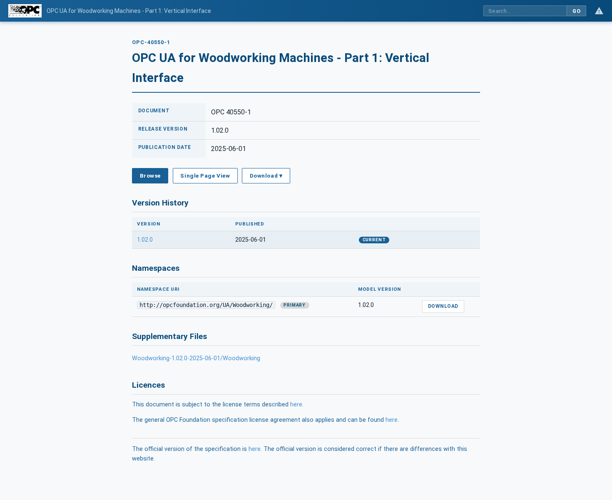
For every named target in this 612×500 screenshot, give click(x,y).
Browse (150, 175)
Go (576, 11)
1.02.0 (145, 239)
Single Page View (205, 175)
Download (443, 306)
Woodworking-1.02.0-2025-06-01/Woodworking (196, 358)
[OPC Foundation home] (25, 10)
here (296, 404)
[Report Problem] (599, 10)
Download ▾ (266, 175)
